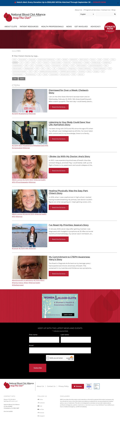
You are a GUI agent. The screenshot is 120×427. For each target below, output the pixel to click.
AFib (14, 59)
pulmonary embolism (19, 71)
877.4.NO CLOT (13, 401)
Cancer (93, 59)
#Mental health (40, 180)
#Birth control (17, 180)
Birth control (84, 59)
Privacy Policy (63, 386)
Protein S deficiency (100, 68)
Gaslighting (106, 62)
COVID (106, 59)
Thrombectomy (30, 74)
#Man (26, 283)
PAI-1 (48, 68)
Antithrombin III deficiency (46, 59)
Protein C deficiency (85, 68)
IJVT (32, 65)
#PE (46, 145)
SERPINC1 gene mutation (68, 71)
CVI (21, 62)
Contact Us (105, 10)
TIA (39, 74)
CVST (27, 62)
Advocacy (96, 27)
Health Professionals (52, 27)
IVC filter (65, 65)
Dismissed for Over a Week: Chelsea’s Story (68, 91)
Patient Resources (29, 27)
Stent (89, 71)
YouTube (41, 409)
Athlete (65, 59)
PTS (110, 68)
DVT (39, 62)
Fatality (87, 62)
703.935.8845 (12, 399)
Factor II (46, 62)
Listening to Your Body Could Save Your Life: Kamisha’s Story (69, 123)
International (56, 65)
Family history (77, 62)
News (69, 27)
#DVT (21, 145)
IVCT (72, 65)
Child (99, 59)
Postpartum (62, 68)
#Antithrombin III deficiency (22, 280)
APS (58, 59)
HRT (26, 65)
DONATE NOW (99, 2)
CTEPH (15, 62)
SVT (103, 71)
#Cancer (15, 248)
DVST (33, 62)
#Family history (18, 283)
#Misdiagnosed (39, 145)
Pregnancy (72, 68)
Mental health (17, 68)
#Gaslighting (23, 114)
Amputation (22, 59)
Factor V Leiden (56, 62)
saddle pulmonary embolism (48, 71)
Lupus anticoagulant (95, 65)
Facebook (42, 402)
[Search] (115, 14)
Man (106, 65)
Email (31, 345)
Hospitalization (17, 65)
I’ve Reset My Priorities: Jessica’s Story (69, 225)
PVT (30, 71)
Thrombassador (18, 74)
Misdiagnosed (29, 68)
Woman (80, 74)
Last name (65, 335)
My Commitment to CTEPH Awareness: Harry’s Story (69, 258)
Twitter (41, 399)
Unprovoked (54, 74)
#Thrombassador (21, 182)
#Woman (32, 114)
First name (33, 335)
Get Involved (81, 27)
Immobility (39, 65)
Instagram (42, 416)
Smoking (81, 71)
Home (14, 51)
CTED (113, 59)
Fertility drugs (96, 62)
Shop (114, 10)
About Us (78, 10)
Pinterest (41, 412)
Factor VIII (67, 62)
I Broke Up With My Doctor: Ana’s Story (69, 156)
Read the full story (59, 107)
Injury (47, 65)
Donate (79, 386)
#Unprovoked (17, 148)
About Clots (10, 27)
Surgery (96, 71)
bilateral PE (73, 59)
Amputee (32, 59)
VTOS (73, 74)
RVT (36, 71)
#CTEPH (15, 114)
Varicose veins (65, 74)
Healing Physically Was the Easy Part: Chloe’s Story (68, 192)
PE (54, 68)
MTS (37, 68)
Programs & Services (92, 10)
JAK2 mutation (81, 65)
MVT (43, 68)
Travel (45, 74)
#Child (25, 214)
